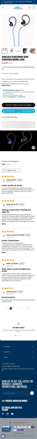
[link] (8, 364)
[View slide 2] (17, 335)
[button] (6, 73)
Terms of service (22, 436)
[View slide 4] (22, 335)
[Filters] (4, 170)
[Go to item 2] (11, 51)
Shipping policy (30, 436)
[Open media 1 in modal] (32, 17)
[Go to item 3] (18, 51)
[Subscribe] (32, 393)
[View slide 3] (19, 335)
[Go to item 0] (4, 51)
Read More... (6, 85)
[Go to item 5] (32, 51)
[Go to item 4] (25, 51)
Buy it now (18, 111)
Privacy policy (14, 436)
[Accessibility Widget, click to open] (3, 436)
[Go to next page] (29, 308)
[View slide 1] (15, 335)
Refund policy (6, 436)
